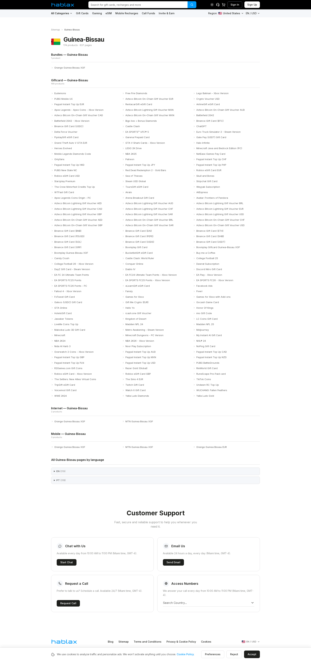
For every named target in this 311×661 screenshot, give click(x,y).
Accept (252, 654)
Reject (234, 654)
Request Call (68, 603)
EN (61, 471)
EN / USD (251, 13)
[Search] (192, 4)
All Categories (60, 13)
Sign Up (252, 4)
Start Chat (66, 562)
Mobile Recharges (126, 13)
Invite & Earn (167, 13)
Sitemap (55, 29)
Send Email (173, 562)
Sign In (235, 4)
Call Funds (148, 13)
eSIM (108, 13)
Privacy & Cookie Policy (181, 641)
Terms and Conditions (147, 641)
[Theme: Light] (212, 4)
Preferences (212, 654)
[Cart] (223, 4)
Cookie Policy (185, 654)
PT (61, 480)
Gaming (97, 13)
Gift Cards (82, 13)
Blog (110, 641)
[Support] (218, 4)
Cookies (206, 641)
